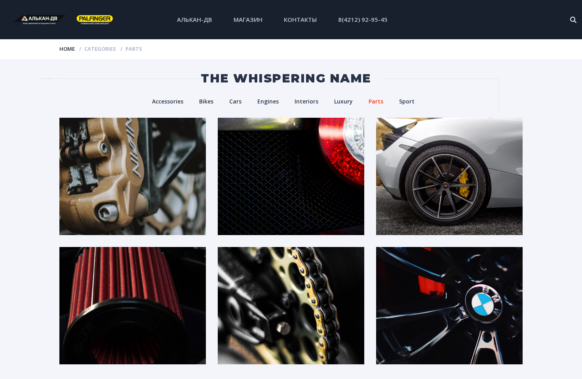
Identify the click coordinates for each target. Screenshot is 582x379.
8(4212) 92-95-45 (363, 19)
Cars (235, 101)
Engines (268, 101)
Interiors (306, 101)
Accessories (167, 101)
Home (67, 48)
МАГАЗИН (248, 19)
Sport (407, 101)
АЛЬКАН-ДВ (194, 19)
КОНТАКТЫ (300, 19)
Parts (376, 101)
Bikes (206, 101)
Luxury (343, 101)
